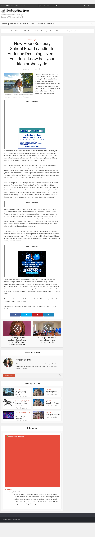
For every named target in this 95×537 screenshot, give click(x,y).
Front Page (32, 40)
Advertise (50, 24)
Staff (26, 396)
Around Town (19, 400)
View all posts (9, 375)
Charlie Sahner (37, 69)
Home (5, 31)
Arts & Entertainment (20, 412)
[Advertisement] (32, 115)
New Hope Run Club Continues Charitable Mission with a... (21, 403)
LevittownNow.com (19, 6)
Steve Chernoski (23, 408)
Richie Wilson (9, 489)
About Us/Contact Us (37, 24)
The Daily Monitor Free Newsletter (15, 24)
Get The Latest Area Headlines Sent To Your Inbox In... (21, 393)
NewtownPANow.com (7, 6)
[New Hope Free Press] (15, 10)
